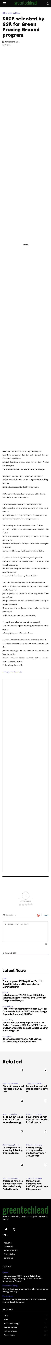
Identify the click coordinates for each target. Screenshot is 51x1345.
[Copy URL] (14, 250)
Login (45, 915)
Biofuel (5, 992)
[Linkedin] (19, 250)
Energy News (7, 1036)
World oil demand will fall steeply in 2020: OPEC (13, 1089)
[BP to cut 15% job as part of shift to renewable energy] (13, 1104)
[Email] (36, 250)
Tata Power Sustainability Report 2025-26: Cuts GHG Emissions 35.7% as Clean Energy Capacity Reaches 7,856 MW (24, 1011)
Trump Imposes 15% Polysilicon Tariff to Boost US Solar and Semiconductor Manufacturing (22, 984)
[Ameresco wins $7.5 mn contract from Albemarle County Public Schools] (13, 1168)
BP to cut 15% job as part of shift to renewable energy (12, 1120)
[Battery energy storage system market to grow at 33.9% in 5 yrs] (37, 1135)
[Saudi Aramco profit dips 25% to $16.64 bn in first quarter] (37, 1104)
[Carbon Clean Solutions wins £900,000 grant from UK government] (37, 1168)
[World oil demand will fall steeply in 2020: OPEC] (13, 1074)
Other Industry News (11, 13)
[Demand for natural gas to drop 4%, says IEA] (37, 1074)
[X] (25, 250)
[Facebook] (31, 250)
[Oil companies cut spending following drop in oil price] (13, 1135)
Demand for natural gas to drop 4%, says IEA (37, 1089)
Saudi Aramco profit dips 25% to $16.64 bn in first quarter (37, 1120)
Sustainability (7, 1006)
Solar (4, 979)
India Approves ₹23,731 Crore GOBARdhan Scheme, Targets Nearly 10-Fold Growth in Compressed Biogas (24, 998)
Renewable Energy (10, 1286)
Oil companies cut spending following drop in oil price (12, 1150)
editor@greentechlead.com (12, 672)
